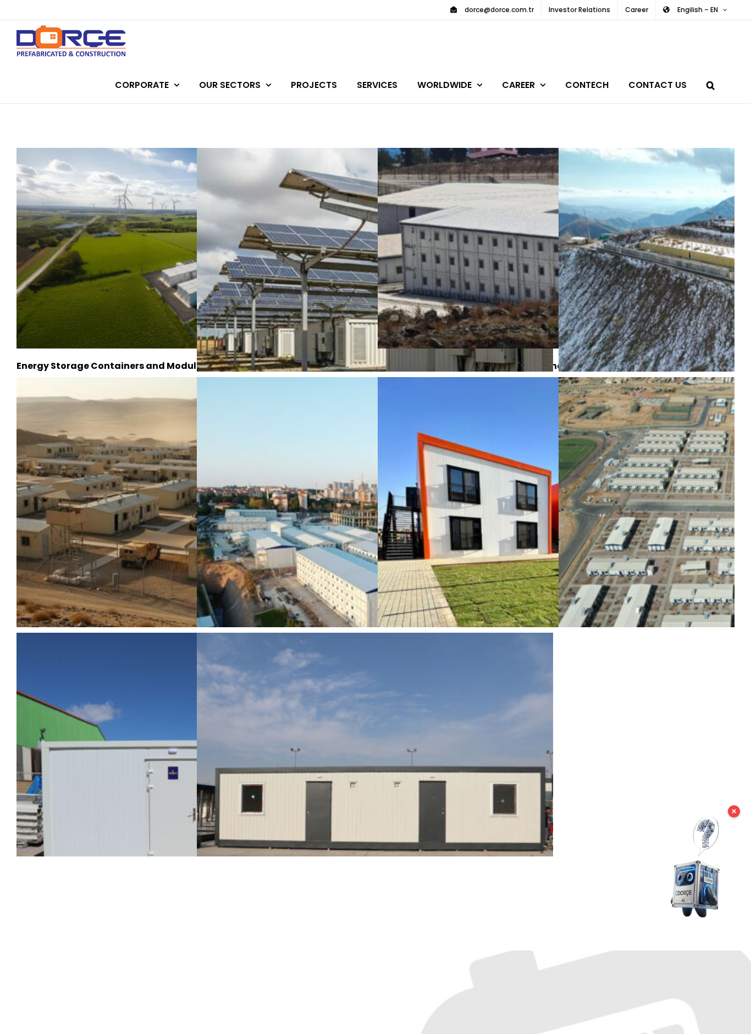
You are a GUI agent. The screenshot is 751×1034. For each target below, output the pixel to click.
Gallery (391, 811)
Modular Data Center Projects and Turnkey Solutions (359, 326)
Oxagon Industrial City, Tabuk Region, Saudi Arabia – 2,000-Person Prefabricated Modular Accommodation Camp (721, 555)
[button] (710, 83)
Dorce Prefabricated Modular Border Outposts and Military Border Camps (721, 281)
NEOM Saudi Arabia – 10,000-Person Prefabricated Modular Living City (540, 555)
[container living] (194, 248)
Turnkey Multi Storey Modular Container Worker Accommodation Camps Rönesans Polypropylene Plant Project (540, 248)
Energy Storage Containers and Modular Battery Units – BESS (179, 248)
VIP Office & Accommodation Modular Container (359, 811)
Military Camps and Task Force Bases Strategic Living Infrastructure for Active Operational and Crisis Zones (179, 511)
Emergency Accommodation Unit (179, 811)
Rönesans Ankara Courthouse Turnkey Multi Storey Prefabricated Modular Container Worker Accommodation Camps (359, 555)
